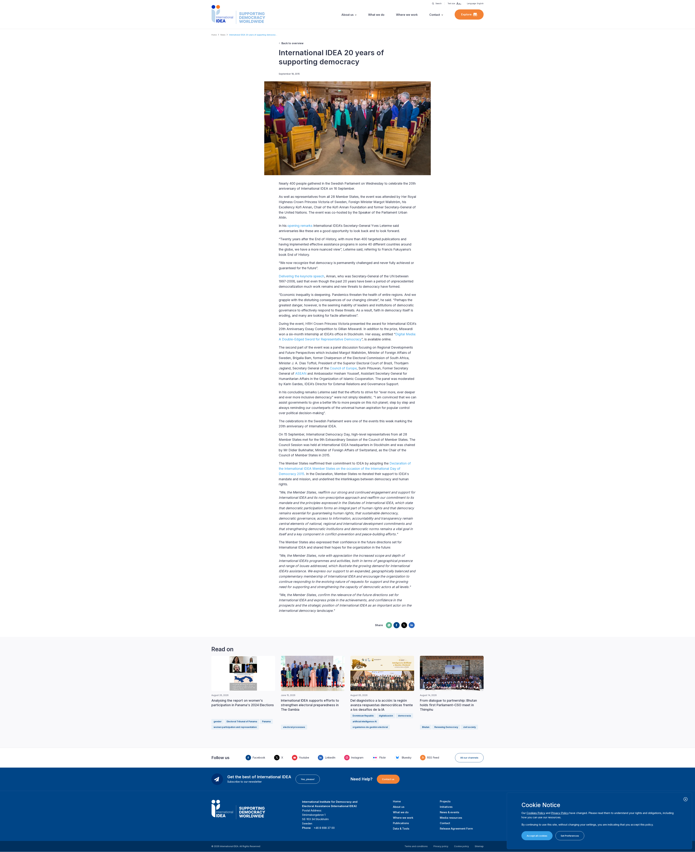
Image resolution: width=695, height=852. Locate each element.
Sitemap (479, 846)
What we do (376, 14)
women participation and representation (235, 727)
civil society (469, 727)
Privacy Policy (560, 813)
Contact (434, 14)
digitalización (386, 715)
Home (214, 35)
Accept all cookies (537, 835)
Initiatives (446, 807)
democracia (404, 715)
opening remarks (299, 226)
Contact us (388, 779)
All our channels (469, 757)
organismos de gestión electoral (370, 727)
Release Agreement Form (456, 828)
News (222, 35)
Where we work (407, 14)
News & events (449, 812)
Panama (266, 721)
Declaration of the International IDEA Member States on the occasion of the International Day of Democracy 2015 (345, 468)
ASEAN (300, 373)
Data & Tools (401, 828)
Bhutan (425, 727)
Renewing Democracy (446, 727)
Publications (401, 823)
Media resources (451, 817)
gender (218, 721)
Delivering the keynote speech (301, 276)
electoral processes (294, 727)
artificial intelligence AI (365, 721)
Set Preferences (570, 835)
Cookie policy (461, 846)
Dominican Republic (363, 715)
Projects (445, 801)
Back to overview (292, 43)
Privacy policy (440, 846)
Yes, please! (308, 779)
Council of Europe (343, 368)
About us (347, 14)
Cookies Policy (535, 813)
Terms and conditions (416, 846)
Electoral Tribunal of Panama (242, 721)
